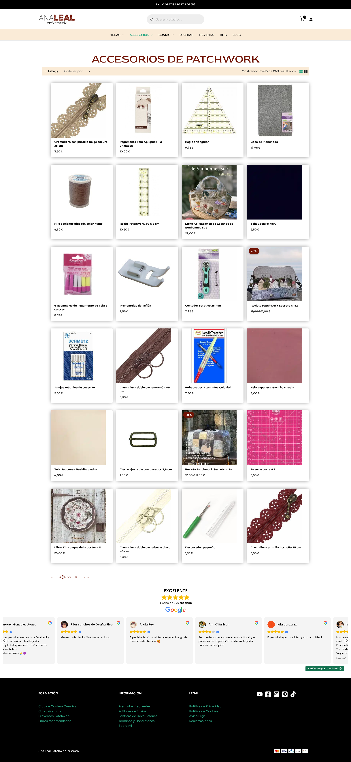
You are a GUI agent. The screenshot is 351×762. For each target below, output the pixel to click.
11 (80, 577)
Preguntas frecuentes (134, 706)
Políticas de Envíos (132, 711)
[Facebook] (268, 694)
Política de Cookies (203, 711)
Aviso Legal (197, 716)
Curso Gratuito (49, 711)
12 (84, 577)
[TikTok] (293, 694)
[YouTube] (259, 694)
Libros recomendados (54, 721)
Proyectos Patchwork (54, 716)
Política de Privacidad (205, 706)
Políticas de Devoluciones (137, 716)
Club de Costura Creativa (57, 706)
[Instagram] (276, 694)
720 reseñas (183, 603)
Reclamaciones (200, 721)
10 (76, 577)
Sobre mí (125, 726)
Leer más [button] (289, 658)
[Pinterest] (285, 694)
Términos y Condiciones (136, 721)
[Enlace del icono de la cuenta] (311, 19)
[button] (122, 34)
